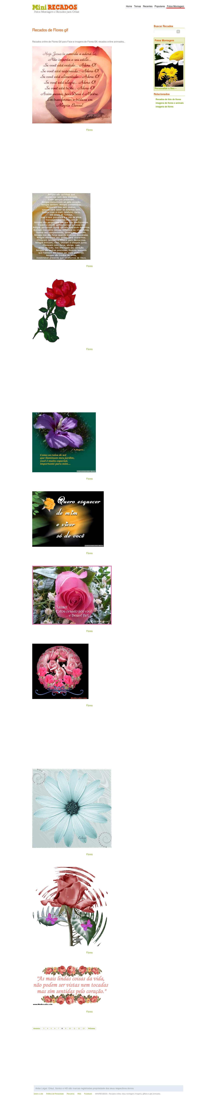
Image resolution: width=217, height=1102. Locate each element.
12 (79, 1028)
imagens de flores (164, 106)
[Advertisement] (90, 22)
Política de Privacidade (55, 1093)
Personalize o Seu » (165, 88)
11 (74, 1028)
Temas (137, 6)
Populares (160, 6)
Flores (89, 129)
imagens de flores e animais (169, 102)
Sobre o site (38, 1093)
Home (129, 6)
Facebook (88, 1093)
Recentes (148, 6)
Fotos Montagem (175, 6)
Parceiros (70, 1093)
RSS (79, 1093)
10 (70, 1028)
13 (84, 1028)
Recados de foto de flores (168, 99)
